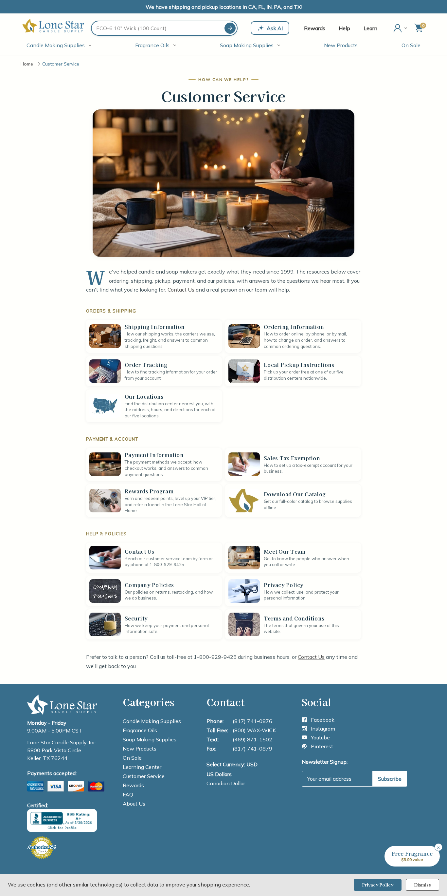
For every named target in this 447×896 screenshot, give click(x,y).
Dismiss (422, 885)
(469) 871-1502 (252, 739)
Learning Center (142, 767)
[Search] (230, 28)
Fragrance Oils (152, 45)
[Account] (401, 28)
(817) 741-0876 (252, 721)
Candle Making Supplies (56, 45)
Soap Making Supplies (247, 45)
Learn (370, 28)
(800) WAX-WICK (254, 730)
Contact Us (181, 289)
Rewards (314, 28)
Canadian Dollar (225, 783)
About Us (134, 803)
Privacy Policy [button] (377, 885)
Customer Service (144, 776)
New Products (341, 45)
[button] (412, 856)
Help (344, 28)
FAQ (128, 794)
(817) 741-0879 (252, 748)
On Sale (411, 45)
